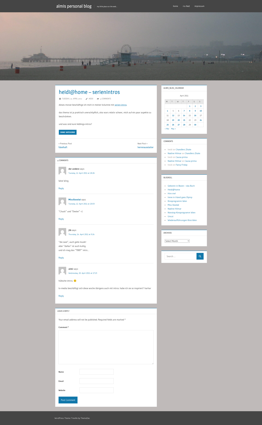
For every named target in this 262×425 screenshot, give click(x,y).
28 (184, 125)
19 (173, 120)
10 (201, 111)
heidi (91, 98)
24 (201, 120)
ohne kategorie (67, 132)
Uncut (170, 216)
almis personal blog (74, 6)
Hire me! (172, 193)
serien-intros (121, 104)
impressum (199, 6)
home (175, 6)
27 (179, 125)
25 (168, 125)
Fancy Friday (181, 164)
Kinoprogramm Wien (177, 201)
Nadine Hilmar (174, 153)
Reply (61, 188)
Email (61, 381)
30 (195, 125)
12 (173, 115)
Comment (64, 327)
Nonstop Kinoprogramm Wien (181, 212)
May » (173, 128)
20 (179, 120)
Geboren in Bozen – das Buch (181, 185)
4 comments (105, 98)
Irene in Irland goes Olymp (180, 197)
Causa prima (181, 157)
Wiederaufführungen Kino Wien (182, 220)
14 (184, 115)
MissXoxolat (75, 199)
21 (184, 120)
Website (62, 390)
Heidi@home (174, 189)
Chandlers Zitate (183, 149)
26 (173, 125)
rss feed (186, 6)
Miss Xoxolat (173, 204)
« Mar (167, 128)
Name (61, 372)
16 (195, 115)
